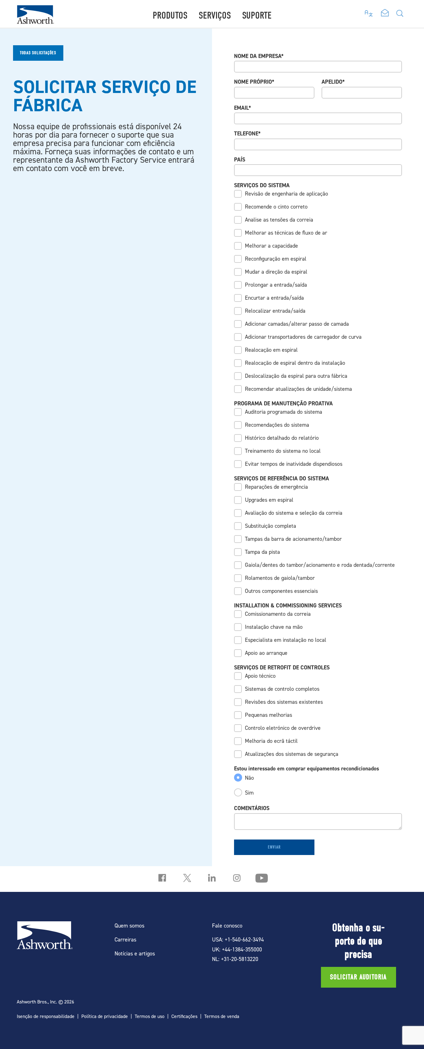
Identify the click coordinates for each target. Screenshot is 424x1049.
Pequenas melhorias (268, 715)
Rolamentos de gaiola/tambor (280, 578)
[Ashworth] (35, 22)
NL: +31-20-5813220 (235, 959)
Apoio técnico (260, 675)
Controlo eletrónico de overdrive (283, 728)
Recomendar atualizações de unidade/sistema (298, 389)
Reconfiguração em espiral (275, 258)
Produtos (170, 15)
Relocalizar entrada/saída (275, 310)
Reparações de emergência (276, 486)
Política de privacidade (104, 1016)
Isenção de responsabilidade (45, 1016)
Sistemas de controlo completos (282, 688)
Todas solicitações (38, 52)
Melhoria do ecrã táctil (271, 741)
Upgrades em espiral (269, 499)
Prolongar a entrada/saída (276, 284)
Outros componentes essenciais (281, 591)
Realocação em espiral (271, 349)
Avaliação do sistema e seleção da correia (293, 512)
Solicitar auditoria (358, 977)
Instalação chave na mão (274, 627)
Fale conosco (227, 925)
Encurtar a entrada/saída (274, 297)
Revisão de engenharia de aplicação (286, 193)
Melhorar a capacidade (271, 245)
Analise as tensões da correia (279, 219)
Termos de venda (221, 1016)
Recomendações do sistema (277, 424)
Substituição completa (270, 525)
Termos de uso (150, 1016)
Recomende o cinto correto (276, 206)
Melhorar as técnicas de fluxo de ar (286, 232)
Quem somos (129, 925)
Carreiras (125, 939)
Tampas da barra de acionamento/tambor (293, 539)
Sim (249, 792)
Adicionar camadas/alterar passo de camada (297, 323)
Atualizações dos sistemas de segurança (291, 754)
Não (249, 777)
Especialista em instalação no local (285, 640)
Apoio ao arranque (266, 653)
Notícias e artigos (135, 953)
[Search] (399, 15)
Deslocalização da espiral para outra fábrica (296, 375)
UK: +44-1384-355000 (237, 949)
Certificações (184, 1016)
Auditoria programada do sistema (283, 411)
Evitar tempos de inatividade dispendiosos (293, 464)
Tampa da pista (262, 552)
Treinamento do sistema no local (283, 450)
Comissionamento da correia (278, 613)
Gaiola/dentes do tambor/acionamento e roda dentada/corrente (320, 565)
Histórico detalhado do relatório (282, 437)
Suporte (257, 15)
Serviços (215, 15)
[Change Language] (369, 12)
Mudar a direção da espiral (276, 271)
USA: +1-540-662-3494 (238, 939)
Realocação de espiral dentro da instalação (295, 362)
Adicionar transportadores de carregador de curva (303, 336)
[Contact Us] (385, 13)
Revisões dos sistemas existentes (284, 702)
